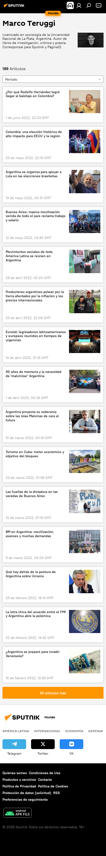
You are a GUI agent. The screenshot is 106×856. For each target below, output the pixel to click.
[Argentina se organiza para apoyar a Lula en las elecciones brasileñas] (84, 181)
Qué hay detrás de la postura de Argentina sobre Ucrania (31, 574)
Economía (74, 731)
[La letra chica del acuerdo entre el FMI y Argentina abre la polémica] (84, 621)
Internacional (47, 731)
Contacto (45, 779)
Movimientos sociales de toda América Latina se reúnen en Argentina (29, 256)
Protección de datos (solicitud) (26, 793)
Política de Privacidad (19, 786)
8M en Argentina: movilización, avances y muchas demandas (30, 534)
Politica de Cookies (53, 786)
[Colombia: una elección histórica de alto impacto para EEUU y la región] (84, 141)
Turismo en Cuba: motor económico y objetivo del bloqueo (35, 454)
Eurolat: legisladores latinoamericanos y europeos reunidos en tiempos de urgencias (36, 336)
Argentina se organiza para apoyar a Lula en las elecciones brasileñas (33, 174)
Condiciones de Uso (44, 773)
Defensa (95, 731)
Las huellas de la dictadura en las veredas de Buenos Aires (32, 494)
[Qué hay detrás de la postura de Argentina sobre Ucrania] (84, 581)
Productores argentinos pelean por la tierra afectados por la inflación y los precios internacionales (35, 296)
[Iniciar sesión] (79, 5)
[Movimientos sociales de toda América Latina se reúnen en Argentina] (84, 261)
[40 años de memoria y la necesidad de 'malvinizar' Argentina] (84, 381)
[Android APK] (17, 813)
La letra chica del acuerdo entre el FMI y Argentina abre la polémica (36, 614)
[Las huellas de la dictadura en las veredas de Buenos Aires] (84, 501)
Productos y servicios (19, 779)
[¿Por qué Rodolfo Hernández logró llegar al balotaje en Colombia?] (84, 101)
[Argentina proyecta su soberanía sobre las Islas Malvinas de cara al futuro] (84, 421)
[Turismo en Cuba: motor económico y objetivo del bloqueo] (84, 461)
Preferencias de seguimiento (25, 799)
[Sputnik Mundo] (14, 7)
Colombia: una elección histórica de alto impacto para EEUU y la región (34, 134)
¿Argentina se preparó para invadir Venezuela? (33, 654)
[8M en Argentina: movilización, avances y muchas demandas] (84, 541)
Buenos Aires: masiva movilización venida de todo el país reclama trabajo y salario (36, 216)
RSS (56, 793)
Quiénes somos (14, 773)
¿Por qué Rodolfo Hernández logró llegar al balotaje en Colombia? (33, 94)
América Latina (15, 731)
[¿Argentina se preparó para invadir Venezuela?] (84, 661)
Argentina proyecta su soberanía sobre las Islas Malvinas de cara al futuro (32, 416)
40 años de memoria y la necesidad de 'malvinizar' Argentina (33, 374)
